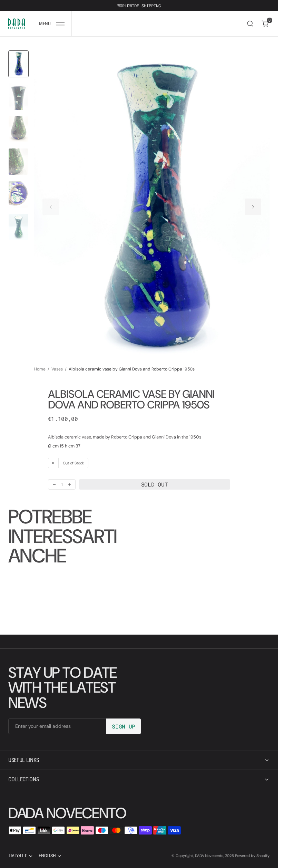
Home (40, 362)
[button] (52, 23)
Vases (57, 362)
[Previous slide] (50, 203)
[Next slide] (253, 203)
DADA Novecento (209, 855)
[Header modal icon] (60, 24)
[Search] (250, 23)
